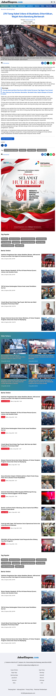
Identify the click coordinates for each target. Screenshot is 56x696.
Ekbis (42, 6)
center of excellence (7, 245)
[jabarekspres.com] (12, 2)
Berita (3, 417)
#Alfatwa (4, 239)
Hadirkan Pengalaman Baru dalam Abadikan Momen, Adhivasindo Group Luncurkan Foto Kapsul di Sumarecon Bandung (20, 255)
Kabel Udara (31, 150)
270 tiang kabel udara (11, 150)
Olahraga (42, 680)
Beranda (3, 9)
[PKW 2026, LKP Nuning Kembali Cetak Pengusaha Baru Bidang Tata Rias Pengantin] (48, 545)
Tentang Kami (12, 689)
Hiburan (42, 677)
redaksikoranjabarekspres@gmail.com (28, 665)
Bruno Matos (40, 242)
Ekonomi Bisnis (5, 401)
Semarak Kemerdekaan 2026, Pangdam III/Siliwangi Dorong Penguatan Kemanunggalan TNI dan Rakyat (18, 492)
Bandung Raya (21, 6)
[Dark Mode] (51, 2)
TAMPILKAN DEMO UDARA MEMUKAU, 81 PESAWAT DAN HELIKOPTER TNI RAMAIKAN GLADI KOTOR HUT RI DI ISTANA (41, 381)
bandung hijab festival (28, 242)
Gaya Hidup (49, 6)
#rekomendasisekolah (28, 239)
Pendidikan (4, 464)
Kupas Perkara (4, 6)
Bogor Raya (13, 6)
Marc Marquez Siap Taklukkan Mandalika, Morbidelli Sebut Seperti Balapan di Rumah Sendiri (27, 93)
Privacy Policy (29, 689)
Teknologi (41, 672)
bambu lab (16, 242)
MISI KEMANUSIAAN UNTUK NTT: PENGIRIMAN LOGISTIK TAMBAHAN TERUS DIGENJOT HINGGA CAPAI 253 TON (13, 357)
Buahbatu (22, 150)
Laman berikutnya (7, 139)
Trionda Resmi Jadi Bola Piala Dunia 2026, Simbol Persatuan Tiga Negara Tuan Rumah (28, 90)
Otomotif (42, 675)
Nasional (37, 6)
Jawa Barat (30, 6)
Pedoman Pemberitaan (40, 689)
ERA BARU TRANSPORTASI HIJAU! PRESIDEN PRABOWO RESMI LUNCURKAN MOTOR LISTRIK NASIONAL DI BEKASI (13, 381)
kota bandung (42, 150)
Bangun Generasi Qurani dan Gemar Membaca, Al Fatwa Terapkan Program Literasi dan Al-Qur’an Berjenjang (20, 318)
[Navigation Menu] (54, 2)
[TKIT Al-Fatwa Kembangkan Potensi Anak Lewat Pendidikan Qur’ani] (48, 292)
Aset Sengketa (6, 242)
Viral (42, 683)
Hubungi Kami (21, 689)
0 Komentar (5, 63)
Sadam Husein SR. (30, 20)
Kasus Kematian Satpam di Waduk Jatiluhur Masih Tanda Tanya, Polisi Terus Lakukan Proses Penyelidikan (20, 476)
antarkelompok (41, 239)
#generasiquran (14, 239)
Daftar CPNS (19, 245)
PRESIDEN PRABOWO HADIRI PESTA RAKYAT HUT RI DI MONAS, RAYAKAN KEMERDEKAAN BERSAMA (41, 357)
